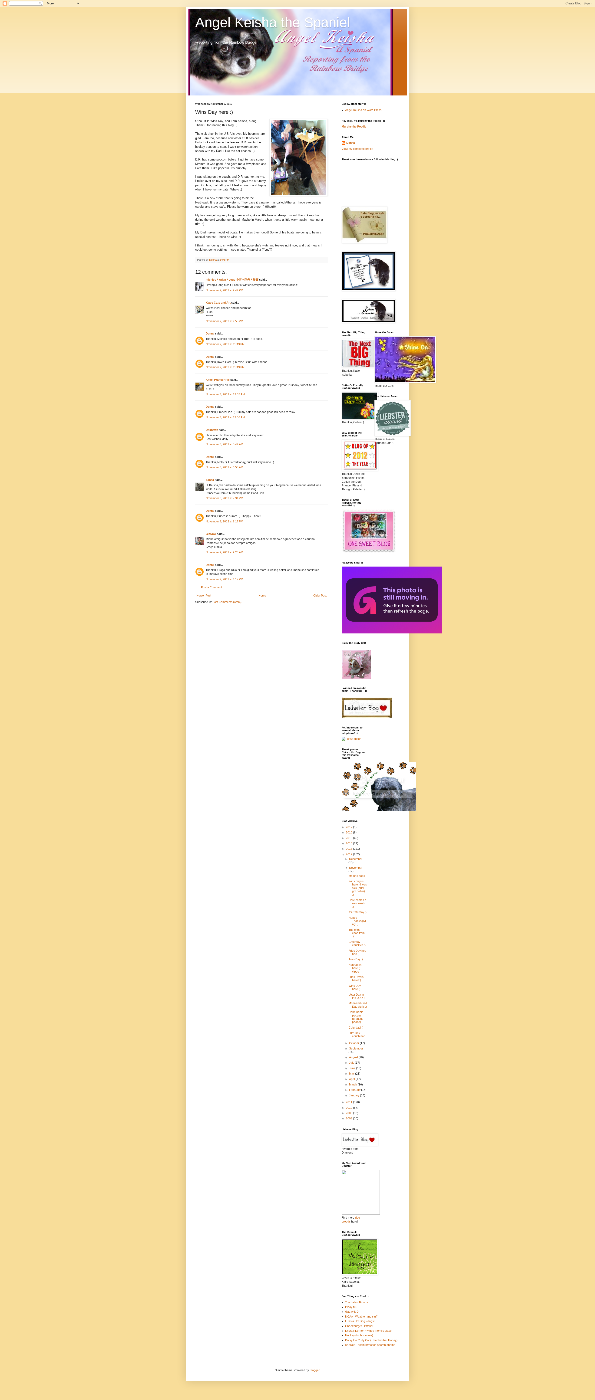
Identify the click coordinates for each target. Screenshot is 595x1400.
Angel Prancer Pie (218, 379)
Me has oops (357, 876)
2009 (349, 1113)
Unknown (212, 430)
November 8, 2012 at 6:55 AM (224, 467)
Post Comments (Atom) (226, 602)
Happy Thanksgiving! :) (357, 921)
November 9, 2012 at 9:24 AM (224, 552)
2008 (349, 1118)
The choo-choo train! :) (357, 933)
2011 (349, 1102)
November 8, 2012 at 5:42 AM (224, 444)
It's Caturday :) (358, 912)
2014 (349, 843)
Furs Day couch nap (357, 1034)
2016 (349, 832)
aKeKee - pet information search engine (370, 1345)
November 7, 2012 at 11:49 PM (225, 367)
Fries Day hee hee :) (357, 952)
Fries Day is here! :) (356, 978)
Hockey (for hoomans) (359, 1335)
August (354, 1057)
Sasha (210, 480)
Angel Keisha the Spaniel (272, 22)
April (352, 1079)
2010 (349, 1107)
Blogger (314, 1370)
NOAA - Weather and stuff (361, 1316)
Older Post (320, 595)
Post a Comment (211, 587)
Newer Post (203, 595)
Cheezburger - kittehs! (359, 1326)
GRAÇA (211, 534)
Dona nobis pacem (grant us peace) (356, 1017)
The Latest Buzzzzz (357, 1302)
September (356, 1048)
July (352, 1062)
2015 (349, 838)
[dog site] (361, 1213)
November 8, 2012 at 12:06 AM (225, 417)
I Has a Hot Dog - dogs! (359, 1321)
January (354, 1095)
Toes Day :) (356, 959)
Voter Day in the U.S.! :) (357, 996)
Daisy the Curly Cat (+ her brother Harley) (371, 1340)
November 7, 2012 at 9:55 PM (224, 321)
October (354, 1043)
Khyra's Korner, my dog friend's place (368, 1330)
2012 (349, 854)
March (353, 1084)
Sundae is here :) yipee (355, 968)
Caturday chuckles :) (357, 943)
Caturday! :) (356, 1027)
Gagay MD (352, 1311)
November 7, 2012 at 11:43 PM (225, 344)
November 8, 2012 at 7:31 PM (224, 498)
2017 (349, 827)
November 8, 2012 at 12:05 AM (225, 394)
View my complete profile (357, 149)
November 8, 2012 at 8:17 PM (224, 521)
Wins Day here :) (355, 987)
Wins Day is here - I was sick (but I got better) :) (358, 888)
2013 (349, 848)
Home (262, 595)
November (355, 867)
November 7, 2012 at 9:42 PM (224, 290)
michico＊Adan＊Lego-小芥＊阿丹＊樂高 (232, 279)
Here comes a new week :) (357, 903)
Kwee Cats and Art (218, 302)
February (355, 1090)
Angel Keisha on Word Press (363, 110)
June (352, 1068)
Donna (210, 333)
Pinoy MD (351, 1307)
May (352, 1073)
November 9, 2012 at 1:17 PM (224, 579)
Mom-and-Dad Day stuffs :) (358, 1005)
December (355, 859)
